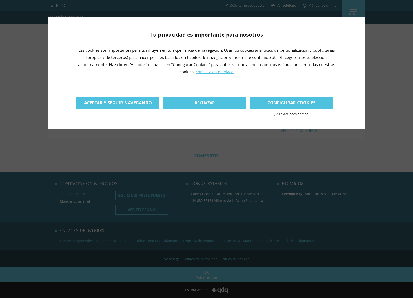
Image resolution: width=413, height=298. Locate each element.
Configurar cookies (291, 104)
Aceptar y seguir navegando (118, 103)
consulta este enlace (215, 71)
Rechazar (205, 102)
